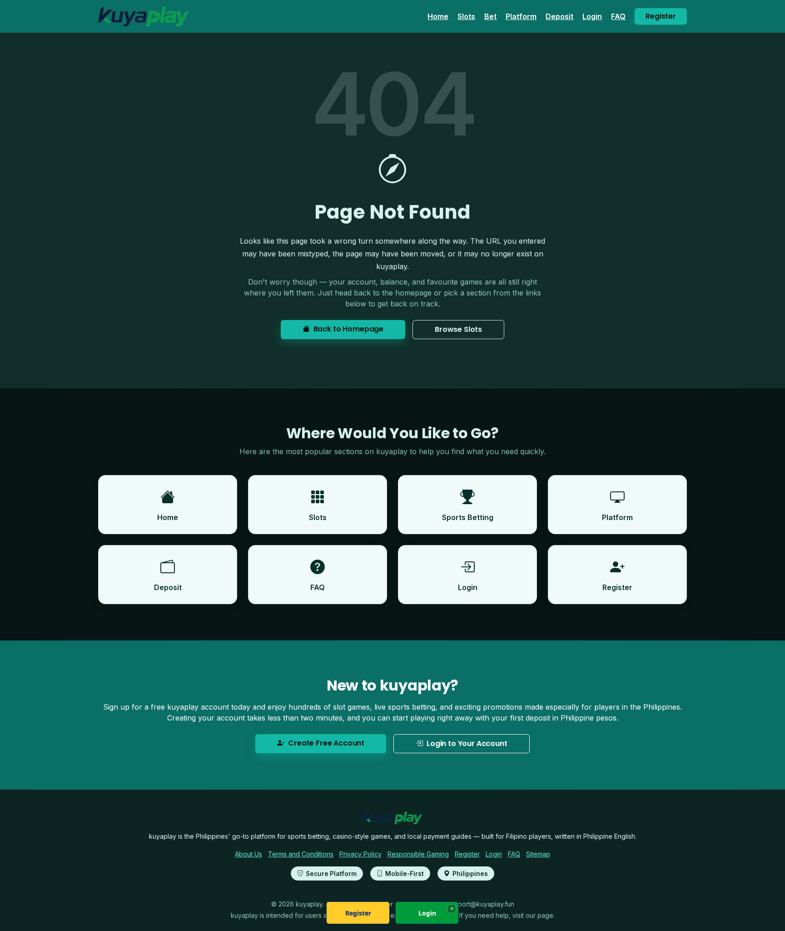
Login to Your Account (467, 743)
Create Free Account (326, 743)
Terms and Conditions (300, 854)
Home (437, 16)
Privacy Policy (360, 854)
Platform (521, 16)
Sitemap (538, 854)
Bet (490, 16)
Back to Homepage (348, 329)
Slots (466, 16)
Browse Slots (458, 329)
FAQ (618, 16)
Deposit (559, 16)
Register (661, 16)
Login (592, 16)
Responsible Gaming (418, 854)
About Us (248, 854)
